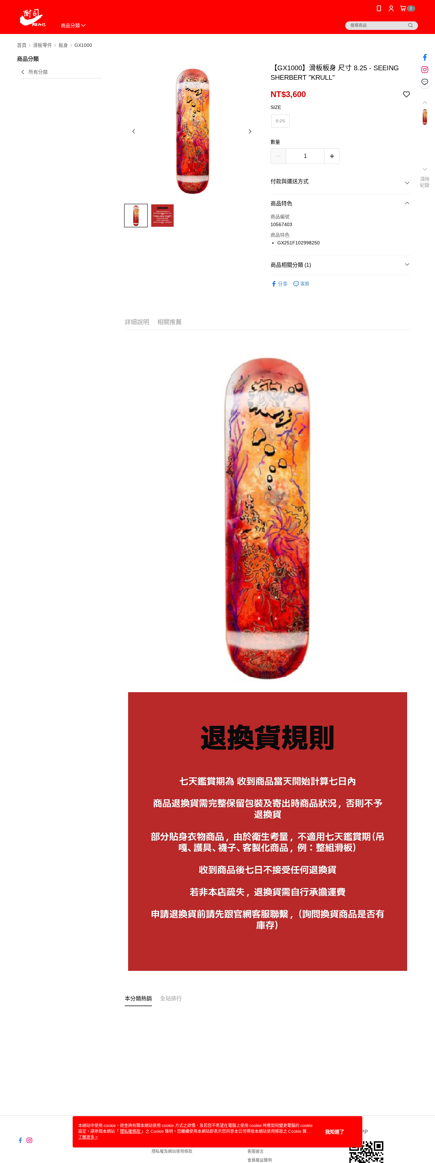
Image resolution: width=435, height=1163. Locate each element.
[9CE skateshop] (33, 18)
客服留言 (255, 1151)
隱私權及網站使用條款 (172, 1151)
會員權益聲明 (259, 1160)
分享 (283, 284)
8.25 (280, 121)
